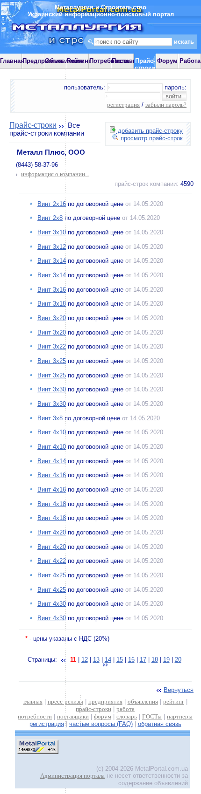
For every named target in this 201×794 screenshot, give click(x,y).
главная (33, 701)
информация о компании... (55, 174)
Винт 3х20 (51, 318)
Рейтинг (79, 60)
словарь (126, 716)
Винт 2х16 (51, 203)
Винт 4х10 (51, 432)
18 (154, 659)
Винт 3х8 (50, 418)
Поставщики (130, 60)
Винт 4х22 (51, 560)
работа (125, 708)
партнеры (180, 716)
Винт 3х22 (51, 346)
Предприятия (42, 60)
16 (131, 659)
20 (178, 659)
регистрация (123, 104)
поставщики (73, 716)
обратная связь (159, 723)
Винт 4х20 (51, 532)
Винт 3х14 (51, 260)
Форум (167, 60)
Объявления (64, 60)
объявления (143, 701)
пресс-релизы (65, 701)
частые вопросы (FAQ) (101, 723)
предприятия (105, 701)
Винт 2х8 (50, 217)
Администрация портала (72, 775)
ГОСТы (152, 716)
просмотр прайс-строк (151, 138)
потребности (35, 716)
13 (96, 659)
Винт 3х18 (51, 303)
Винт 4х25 (51, 575)
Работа (190, 60)
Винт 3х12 (51, 246)
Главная (12, 60)
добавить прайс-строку (149, 130)
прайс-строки (93, 708)
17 (143, 659)
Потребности (108, 60)
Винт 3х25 (51, 360)
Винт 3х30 (51, 389)
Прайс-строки (33, 125)
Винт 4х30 (51, 603)
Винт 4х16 (51, 475)
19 (166, 659)
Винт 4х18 (51, 503)
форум (102, 716)
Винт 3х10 (51, 232)
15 (119, 659)
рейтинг (173, 701)
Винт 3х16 (51, 289)
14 (108, 659)
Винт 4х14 (51, 461)
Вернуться (179, 689)
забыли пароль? (166, 104)
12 (84, 659)
